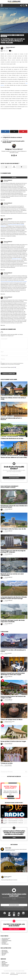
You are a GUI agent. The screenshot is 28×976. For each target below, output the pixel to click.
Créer (14, 837)
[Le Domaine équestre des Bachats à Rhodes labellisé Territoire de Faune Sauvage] (14, 588)
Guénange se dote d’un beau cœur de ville (13, 529)
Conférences (4, 941)
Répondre (14, 177)
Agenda (3, 961)
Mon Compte (4, 962)
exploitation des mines (16, 258)
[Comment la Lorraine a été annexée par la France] (14, 641)
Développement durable (8, 487)
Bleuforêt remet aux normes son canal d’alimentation (12, 574)
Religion (21, 455)
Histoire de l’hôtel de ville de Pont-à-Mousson (11, 418)
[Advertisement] (14, 120)
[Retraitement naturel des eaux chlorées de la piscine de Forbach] (14, 496)
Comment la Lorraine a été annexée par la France (13, 650)
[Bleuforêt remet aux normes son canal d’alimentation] (14, 565)
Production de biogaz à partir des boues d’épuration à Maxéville (13, 620)
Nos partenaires (5, 944)
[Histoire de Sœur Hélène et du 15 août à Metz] (14, 448)
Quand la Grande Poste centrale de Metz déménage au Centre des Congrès (13, 673)
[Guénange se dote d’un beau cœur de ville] (14, 520)
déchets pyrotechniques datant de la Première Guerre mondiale (14, 281)
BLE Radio (4, 953)
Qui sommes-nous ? (6, 938)
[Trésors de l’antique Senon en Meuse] (14, 710)
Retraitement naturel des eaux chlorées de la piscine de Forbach (14, 506)
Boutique (4, 963)
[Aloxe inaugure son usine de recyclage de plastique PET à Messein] (14, 541)
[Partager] (5, 131)
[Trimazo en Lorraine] (14, 754)
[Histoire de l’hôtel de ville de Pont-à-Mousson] (14, 409)
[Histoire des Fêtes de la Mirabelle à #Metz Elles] (14, 866)
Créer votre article (14, 929)
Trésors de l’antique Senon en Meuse (11, 719)
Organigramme (5, 939)
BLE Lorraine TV (5, 952)
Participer (4, 942)
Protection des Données (21, 973)
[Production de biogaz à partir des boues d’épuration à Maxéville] (14, 611)
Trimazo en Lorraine (6, 763)
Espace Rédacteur (14, 974)
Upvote (6, 166)
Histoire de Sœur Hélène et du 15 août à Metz (14, 457)
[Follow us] (21, 5)
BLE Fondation (5, 951)
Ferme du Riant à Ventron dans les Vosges (13, 741)
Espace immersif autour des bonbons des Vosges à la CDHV (13, 697)
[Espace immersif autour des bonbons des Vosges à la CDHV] (14, 687)
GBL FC (3, 955)
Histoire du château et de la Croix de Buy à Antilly (13, 398)
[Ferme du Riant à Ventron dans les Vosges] (14, 732)
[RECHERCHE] (24, 5)
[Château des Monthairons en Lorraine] (14, 429)
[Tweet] (14, 131)
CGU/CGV (12, 973)
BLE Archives (4, 950)
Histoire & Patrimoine (7, 395)
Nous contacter (5, 966)
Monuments (17, 395)
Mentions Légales (5, 973)
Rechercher (26, 772)
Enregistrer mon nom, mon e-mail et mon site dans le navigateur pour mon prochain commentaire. (12, 364)
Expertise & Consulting (6, 940)
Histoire (4, 416)
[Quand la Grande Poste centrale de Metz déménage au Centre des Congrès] (14, 664)
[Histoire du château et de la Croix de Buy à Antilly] (14, 388)
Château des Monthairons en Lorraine (12, 438)
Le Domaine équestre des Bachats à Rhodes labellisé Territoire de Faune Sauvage (14, 597)
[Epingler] (23, 131)
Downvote (21, 166)
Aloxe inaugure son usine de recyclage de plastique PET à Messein (13, 551)
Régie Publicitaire (5, 964)
